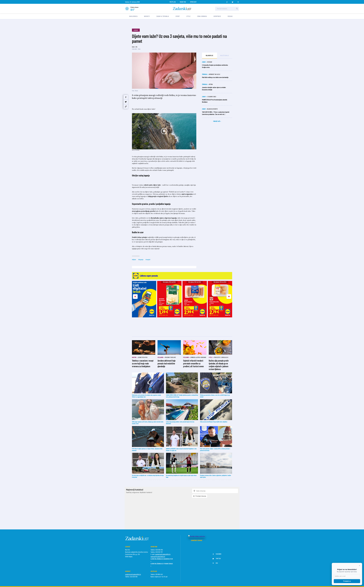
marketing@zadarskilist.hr (163, 554)
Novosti (147, 16)
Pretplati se (347, 581)
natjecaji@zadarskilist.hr (158, 556)
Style (188, 16)
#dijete (134, 259)
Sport (178, 16)
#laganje (140, 259)
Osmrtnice (217, 16)
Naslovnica (133, 16)
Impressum (193, 2)
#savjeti (148, 259)
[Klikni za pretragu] (237, 9)
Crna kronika (202, 16)
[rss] (238, 1)
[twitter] (232, 1)
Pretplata (173, 2)
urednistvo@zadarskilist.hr (133, 574)
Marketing (183, 2)
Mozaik (230, 16)
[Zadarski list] (182, 8)
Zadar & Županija (162, 16)
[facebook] (227, 1)
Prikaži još (216, 121)
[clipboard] (125, 106)
